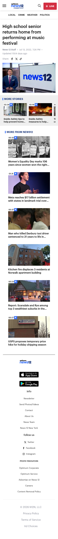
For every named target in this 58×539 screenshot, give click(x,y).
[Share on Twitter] (16, 59)
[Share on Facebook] (12, 59)
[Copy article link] (20, 59)
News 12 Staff (9, 50)
